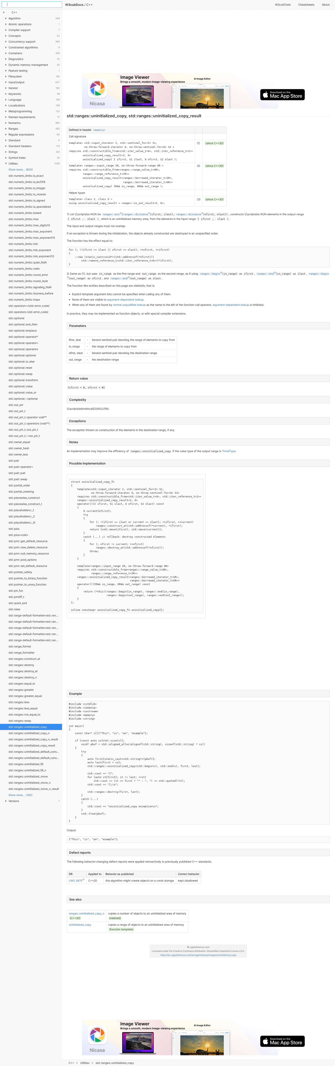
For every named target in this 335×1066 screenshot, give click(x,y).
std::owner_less (18, 454)
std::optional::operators (23, 349)
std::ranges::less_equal (23, 708)
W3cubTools (283, 4)
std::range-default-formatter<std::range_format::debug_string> (35, 615)
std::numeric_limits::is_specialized (30, 206)
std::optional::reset (20, 367)
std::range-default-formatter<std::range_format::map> (35, 621)
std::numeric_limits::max (24, 219)
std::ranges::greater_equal (25, 696)
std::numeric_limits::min (23, 243)
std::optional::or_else (22, 361)
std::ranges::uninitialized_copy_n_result (33, 739)
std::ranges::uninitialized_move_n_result (34, 788)
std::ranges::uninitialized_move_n (30, 782)
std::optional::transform (23, 380)
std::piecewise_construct (24, 497)
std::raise (14, 609)
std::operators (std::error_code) (28, 312)
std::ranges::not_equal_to (24, 714)
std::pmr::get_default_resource (28, 541)
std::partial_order (19, 485)
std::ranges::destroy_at (23, 671)
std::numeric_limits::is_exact (26, 175)
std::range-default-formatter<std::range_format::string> (35, 640)
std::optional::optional (22, 355)
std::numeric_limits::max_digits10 (29, 225)
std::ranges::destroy (21, 665)
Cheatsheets (306, 4)
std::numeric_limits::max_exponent (30, 231)
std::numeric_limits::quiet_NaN (28, 262)
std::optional (16, 318)
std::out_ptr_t (17, 411)
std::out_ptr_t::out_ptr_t (23, 429)
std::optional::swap (21, 373)
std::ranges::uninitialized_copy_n (29, 733)
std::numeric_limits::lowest (25, 212)
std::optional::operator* (23, 336)
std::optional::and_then (23, 324)
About (326, 4)
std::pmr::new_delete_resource (28, 547)
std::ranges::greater (21, 689)
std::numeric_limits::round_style (28, 281)
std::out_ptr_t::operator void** (28, 417)
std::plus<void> (18, 534)
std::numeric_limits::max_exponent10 (32, 237)
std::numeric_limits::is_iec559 (27, 181)
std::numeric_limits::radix (24, 268)
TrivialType (229, 451)
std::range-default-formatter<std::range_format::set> (35, 634)
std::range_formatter (22, 652)
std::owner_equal (19, 442)
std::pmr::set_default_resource (28, 565)
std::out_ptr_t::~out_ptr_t (24, 435)
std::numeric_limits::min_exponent (30, 250)
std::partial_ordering (21, 491)
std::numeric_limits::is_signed (27, 200)
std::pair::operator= (21, 466)
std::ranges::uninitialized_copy (28, 726)
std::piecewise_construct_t (25, 504)
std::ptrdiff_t (16, 596)
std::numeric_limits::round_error (28, 274)
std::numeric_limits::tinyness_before (31, 293)
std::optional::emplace (23, 330)
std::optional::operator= (23, 342)
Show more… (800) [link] (21, 169)
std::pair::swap (18, 479)
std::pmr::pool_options (23, 559)
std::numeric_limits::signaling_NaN (30, 287)
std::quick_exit (18, 603)
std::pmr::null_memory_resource (29, 553)
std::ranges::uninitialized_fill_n (27, 770)
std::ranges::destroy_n (23, 677)
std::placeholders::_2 (22, 516)
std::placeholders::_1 (21, 510)
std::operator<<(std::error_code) (29, 305)
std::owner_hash (19, 448)
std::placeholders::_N (22, 522)
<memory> (99, 130)
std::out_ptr (16, 404)
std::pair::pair (17, 473)
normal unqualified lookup (129, 304)
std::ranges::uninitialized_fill (26, 764)
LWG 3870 (75, 880)
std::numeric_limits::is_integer (27, 188)
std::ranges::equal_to (22, 683)
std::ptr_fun (16, 590)
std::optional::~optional (23, 398)
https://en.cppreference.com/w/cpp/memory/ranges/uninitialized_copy (198, 955)
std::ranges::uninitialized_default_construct (35, 751)
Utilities (84, 1062)
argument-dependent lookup (125, 299)
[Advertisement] (183, 43)
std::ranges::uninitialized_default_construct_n (35, 757)
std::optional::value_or (22, 392)
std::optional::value (21, 386)
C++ (71, 1062)
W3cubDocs (74, 5)
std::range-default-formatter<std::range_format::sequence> (35, 627)
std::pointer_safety (20, 572)
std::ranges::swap (20, 720)
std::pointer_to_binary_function (28, 578)
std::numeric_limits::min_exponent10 (31, 256)
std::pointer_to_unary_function (27, 584)
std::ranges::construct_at (24, 658)
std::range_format (20, 646)
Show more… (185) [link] (21, 795)
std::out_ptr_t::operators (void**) (29, 423)
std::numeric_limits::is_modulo (27, 194)
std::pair (14, 460)
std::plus (14, 528)
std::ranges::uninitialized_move (28, 776)
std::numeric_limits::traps (24, 299)
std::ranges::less (19, 702)
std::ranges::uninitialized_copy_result (32, 745)
